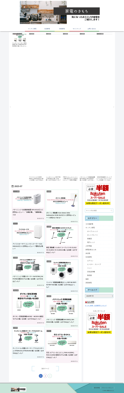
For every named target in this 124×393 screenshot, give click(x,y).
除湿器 (89, 275)
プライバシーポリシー (107, 387)
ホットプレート (92, 235)
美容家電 (89, 283)
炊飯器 (89, 238)
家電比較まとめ (91, 249)
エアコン (90, 261)
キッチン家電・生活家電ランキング (96, 305)
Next (114, 107)
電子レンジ (91, 242)
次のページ (45, 368)
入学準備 (89, 246)
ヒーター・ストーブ (94, 264)
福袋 (87, 279)
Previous (10, 107)
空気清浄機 (91, 272)
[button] (111, 210)
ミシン (89, 268)
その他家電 (89, 224)
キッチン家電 (90, 227)
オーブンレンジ (92, 231)
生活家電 (89, 257)
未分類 (88, 253)
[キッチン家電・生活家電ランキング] (89, 303)
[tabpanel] (20, 106)
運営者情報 (97, 387)
